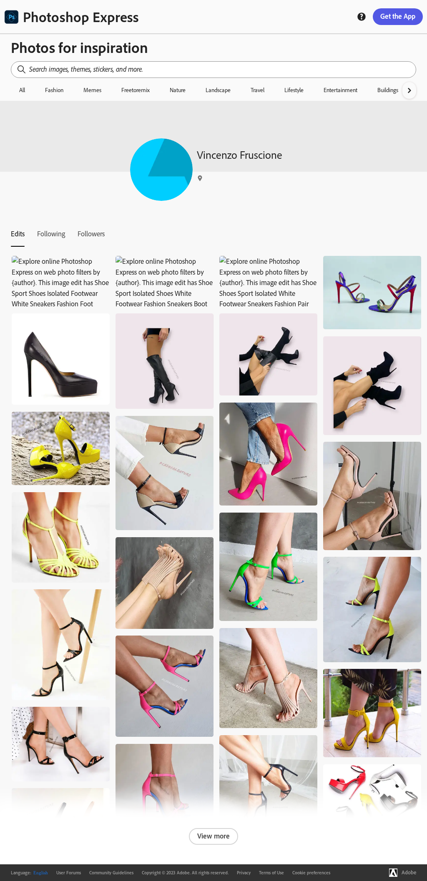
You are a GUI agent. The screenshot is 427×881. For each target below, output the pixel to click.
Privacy (244, 873)
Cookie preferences (311, 873)
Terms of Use (271, 873)
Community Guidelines (111, 873)
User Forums (68, 873)
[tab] (18, 234)
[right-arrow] (409, 90)
